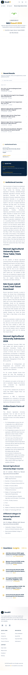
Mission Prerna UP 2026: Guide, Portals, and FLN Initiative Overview (15, 563)
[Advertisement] (14, 52)
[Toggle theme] (22, 2)
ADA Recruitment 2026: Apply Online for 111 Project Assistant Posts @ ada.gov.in (15, 554)
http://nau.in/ (5, 156)
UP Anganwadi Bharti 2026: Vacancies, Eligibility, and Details (14, 579)
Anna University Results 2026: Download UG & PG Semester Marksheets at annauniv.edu (15, 596)
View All (24, 548)
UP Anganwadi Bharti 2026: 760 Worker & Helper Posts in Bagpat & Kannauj (15, 588)
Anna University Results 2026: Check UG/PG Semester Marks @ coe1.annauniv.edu (15, 571)
